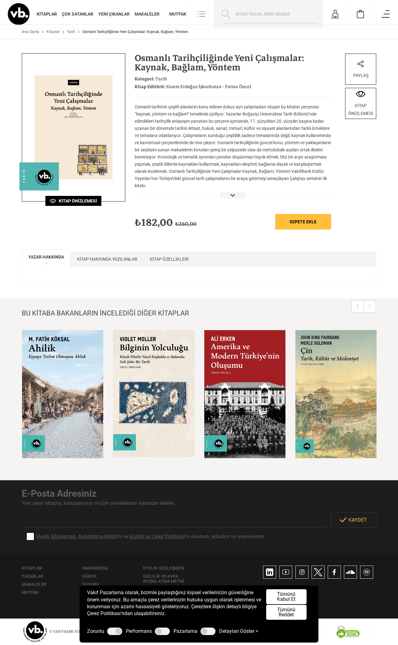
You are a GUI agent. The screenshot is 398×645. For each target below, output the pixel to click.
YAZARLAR (32, 576)
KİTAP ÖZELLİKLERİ (169, 259)
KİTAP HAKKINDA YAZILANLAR (107, 259)
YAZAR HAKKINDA (46, 256)
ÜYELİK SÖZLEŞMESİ (163, 568)
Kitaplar (53, 32)
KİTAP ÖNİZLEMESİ (76, 200)
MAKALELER (147, 14)
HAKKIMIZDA (95, 568)
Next (369, 306)
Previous (357, 306)
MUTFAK (177, 14)
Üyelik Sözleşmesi (56, 536)
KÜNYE (89, 576)
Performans (139, 631)
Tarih (71, 32)
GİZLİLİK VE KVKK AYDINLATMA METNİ (163, 579)
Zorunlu (95, 631)
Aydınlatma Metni (97, 536)
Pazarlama (185, 631)
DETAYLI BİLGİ (63, 445)
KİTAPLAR (47, 14)
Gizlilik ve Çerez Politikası (157, 536)
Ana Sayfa (30, 32)
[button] (201, 14)
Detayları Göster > (238, 631)
